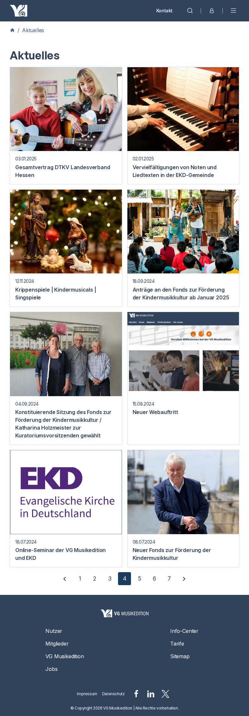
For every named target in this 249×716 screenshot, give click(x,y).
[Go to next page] (184, 578)
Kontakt (164, 10)
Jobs (51, 669)
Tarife (177, 643)
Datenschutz (113, 693)
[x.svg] (165, 693)
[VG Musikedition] (18, 11)
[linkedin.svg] (150, 693)
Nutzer (53, 631)
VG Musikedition (64, 656)
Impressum (87, 693)
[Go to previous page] (64, 578)
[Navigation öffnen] (233, 11)
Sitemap (180, 656)
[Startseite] (124, 613)
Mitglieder (56, 643)
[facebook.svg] (136, 693)
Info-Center (184, 631)
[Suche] (190, 11)
